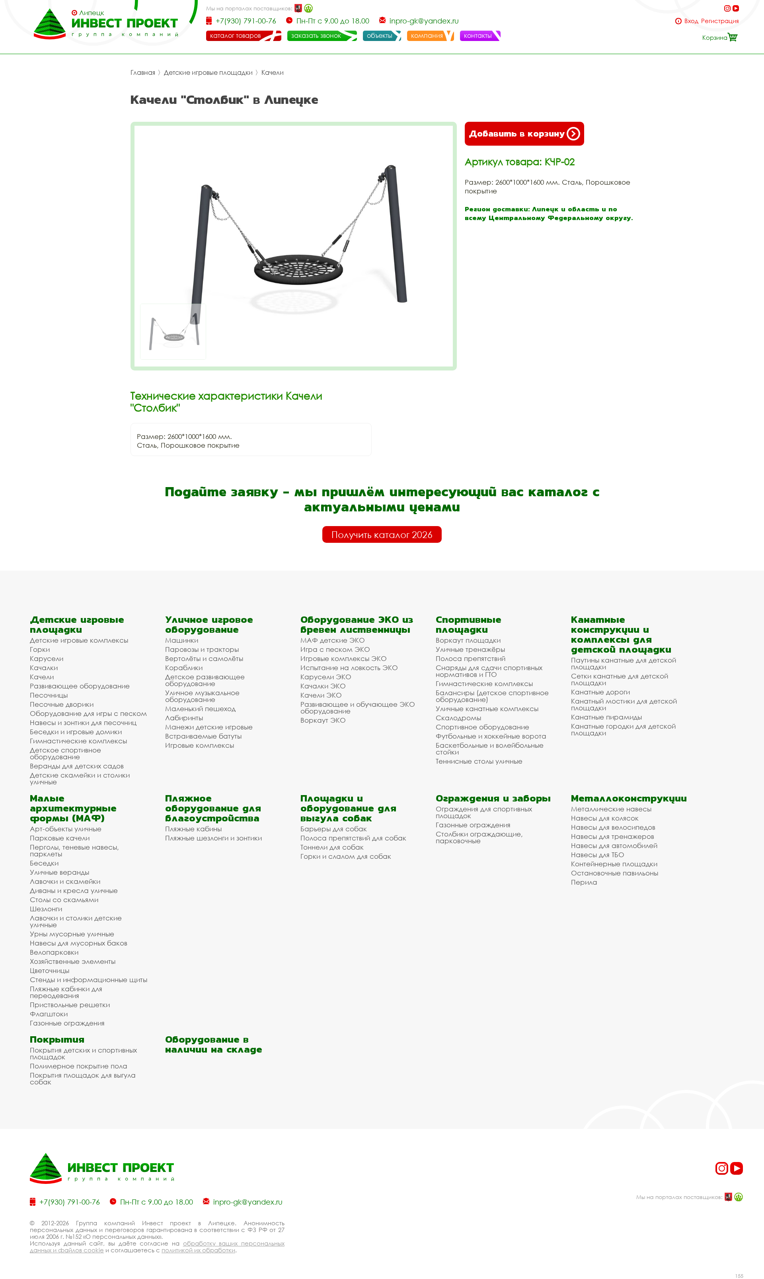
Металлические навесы (611, 808)
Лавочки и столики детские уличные (76, 921)
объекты (379, 35)
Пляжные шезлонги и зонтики (213, 837)
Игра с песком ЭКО (335, 649)
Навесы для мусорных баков (78, 943)
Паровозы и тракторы (202, 649)
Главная (143, 72)
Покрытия (57, 1039)
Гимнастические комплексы (78, 740)
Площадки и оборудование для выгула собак (348, 808)
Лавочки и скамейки (65, 881)
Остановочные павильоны (614, 873)
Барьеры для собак (333, 828)
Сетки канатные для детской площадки (619, 679)
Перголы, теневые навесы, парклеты (74, 850)
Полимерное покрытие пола (78, 1066)
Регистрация (720, 21)
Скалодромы (458, 717)
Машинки (181, 640)
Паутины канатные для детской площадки (623, 663)
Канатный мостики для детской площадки (624, 704)
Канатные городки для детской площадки (623, 729)
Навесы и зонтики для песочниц (83, 722)
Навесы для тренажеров (612, 836)
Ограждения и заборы (493, 798)
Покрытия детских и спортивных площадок (83, 1053)
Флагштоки (49, 1013)
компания (427, 35)
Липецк (91, 13)
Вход (691, 21)
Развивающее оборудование (80, 685)
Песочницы (49, 695)
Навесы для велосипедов (613, 827)
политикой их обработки (198, 1250)
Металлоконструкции (629, 798)
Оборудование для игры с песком (88, 713)
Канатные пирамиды (606, 717)
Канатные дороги (600, 691)
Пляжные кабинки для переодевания (66, 992)
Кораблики (184, 667)
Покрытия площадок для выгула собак (83, 1078)
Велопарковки (54, 952)
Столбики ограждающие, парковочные (479, 837)
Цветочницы (49, 970)
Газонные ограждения (67, 1023)
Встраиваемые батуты (203, 736)
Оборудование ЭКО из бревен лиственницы (356, 624)
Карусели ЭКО (325, 676)
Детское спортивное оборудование (65, 753)
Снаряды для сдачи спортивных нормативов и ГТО (489, 671)
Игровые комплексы (199, 745)
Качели (272, 72)
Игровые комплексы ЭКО (343, 658)
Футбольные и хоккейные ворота (491, 736)
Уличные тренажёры (470, 649)
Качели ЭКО (321, 695)
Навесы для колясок (605, 818)
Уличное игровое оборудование (209, 624)
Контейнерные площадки (614, 863)
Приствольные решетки (70, 1004)
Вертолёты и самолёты (204, 658)
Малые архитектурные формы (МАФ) (73, 808)
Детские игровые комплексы (79, 640)
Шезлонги (46, 908)
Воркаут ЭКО (323, 720)
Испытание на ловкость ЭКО (349, 667)
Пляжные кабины (193, 828)
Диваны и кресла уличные (74, 890)
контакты (478, 35)
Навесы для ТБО (597, 854)
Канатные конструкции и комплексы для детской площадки (621, 634)
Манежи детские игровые (209, 726)
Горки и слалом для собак (345, 856)
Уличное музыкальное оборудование (202, 696)
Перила (584, 882)
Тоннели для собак (332, 847)
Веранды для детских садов (77, 765)
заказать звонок (316, 35)
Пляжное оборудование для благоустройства (213, 808)
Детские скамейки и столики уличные (80, 778)
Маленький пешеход (200, 708)
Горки (40, 649)
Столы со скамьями (64, 899)
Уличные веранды (59, 872)
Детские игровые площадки (208, 72)
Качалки (44, 667)
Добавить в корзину (517, 133)
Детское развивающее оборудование (205, 680)
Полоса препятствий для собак (353, 837)
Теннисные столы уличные (479, 761)
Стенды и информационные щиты (88, 979)
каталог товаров (235, 35)
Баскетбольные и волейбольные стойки (490, 748)
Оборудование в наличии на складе (213, 1044)
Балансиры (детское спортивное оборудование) (492, 696)
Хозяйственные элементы (72, 961)
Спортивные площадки (468, 624)
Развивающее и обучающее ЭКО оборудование (357, 707)
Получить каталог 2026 (382, 534)
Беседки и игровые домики (76, 731)
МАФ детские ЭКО (332, 640)
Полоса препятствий (470, 658)
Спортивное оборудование (482, 726)
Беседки (44, 863)
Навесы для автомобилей (614, 845)
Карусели (46, 658)
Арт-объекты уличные (65, 828)
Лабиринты (184, 717)
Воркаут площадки (468, 640)
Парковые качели (60, 837)
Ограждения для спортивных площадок (484, 812)
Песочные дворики (62, 704)
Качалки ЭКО (323, 685)
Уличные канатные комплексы (487, 708)
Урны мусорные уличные (72, 933)
